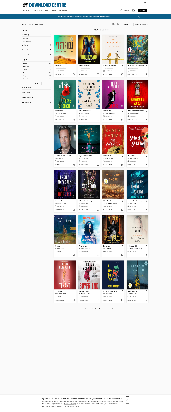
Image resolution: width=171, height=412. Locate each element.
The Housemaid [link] (84, 65)
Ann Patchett (60, 248)
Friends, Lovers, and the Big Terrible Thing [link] (64, 156)
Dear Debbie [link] (59, 111)
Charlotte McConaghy (111, 203)
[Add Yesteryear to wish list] (73, 74)
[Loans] (134, 11)
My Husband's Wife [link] (85, 156)
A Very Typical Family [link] (110, 291)
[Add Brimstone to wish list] (122, 255)
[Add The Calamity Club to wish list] (98, 119)
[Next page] (118, 308)
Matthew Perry (60, 158)
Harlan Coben (133, 203)
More (36, 83)
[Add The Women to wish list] (122, 165)
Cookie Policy (74, 406)
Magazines (63, 10)
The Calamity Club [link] (85, 111)
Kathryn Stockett (85, 113)
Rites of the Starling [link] (85, 201)
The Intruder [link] (59, 201)
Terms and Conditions (77, 399)
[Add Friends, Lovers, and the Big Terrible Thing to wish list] (73, 165)
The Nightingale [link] (132, 291)
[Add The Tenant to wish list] (73, 300)
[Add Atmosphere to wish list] (98, 255)
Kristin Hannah (109, 158)
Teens (53, 10)
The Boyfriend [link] (84, 291)
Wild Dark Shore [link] (108, 201)
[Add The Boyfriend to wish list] (98, 300)
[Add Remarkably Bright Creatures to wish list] (146, 74)
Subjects (26, 10)
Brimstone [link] (106, 246)
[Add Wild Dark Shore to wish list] (122, 210)
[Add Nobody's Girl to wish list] (146, 255)
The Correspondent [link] (109, 65)
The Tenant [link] (58, 291)
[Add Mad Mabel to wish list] (146, 165)
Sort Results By (127, 24)
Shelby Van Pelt (133, 68)
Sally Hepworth (133, 158)
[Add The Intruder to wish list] (73, 210)
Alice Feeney (84, 158)
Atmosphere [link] (83, 246)
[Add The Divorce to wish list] (122, 119)
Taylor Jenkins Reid (86, 248)
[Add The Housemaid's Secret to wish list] (146, 119)
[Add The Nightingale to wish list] (146, 300)
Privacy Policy (92, 399)
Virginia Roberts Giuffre (135, 248)
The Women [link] (107, 156)
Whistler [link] (57, 246)
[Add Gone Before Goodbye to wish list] (146, 210)
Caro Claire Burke (61, 68)
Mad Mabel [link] (131, 156)
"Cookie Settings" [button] (70, 404)
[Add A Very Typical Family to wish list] (122, 300)
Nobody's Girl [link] (132, 246)
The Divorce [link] (107, 111)
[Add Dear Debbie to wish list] (73, 119)
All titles (25, 38)
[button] (125, 11)
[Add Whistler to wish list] (73, 255)
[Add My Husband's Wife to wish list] (98, 165)
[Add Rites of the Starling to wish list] (98, 210)
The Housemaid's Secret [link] (135, 111)
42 (113, 308)
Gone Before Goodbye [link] (135, 201)
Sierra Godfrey (109, 294)
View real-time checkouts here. (100, 17)
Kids (46, 10)
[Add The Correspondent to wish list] (122, 74)
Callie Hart (108, 248)
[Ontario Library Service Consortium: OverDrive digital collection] (44, 5)
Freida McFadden (85, 68)
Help (145, 2)
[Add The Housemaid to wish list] (98, 74)
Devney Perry (84, 203)
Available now (27, 41)
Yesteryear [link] (58, 65)
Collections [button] (36, 10)
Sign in (142, 10)
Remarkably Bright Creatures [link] (136, 65)
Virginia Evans (109, 68)
